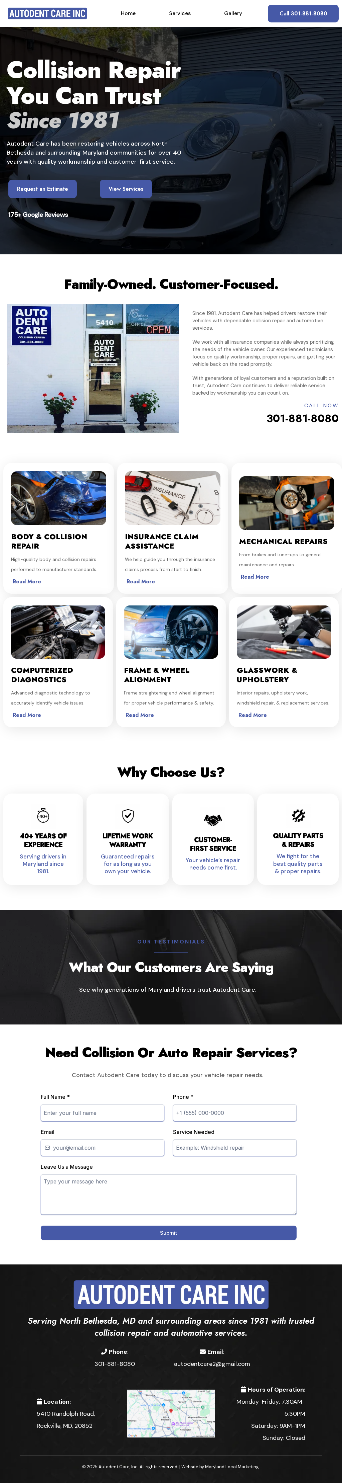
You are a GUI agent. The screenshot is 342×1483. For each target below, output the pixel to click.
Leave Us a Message (67, 1166)
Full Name (55, 1096)
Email (47, 1132)
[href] (170, 1413)
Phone (183, 1096)
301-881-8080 (302, 418)
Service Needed (193, 1132)
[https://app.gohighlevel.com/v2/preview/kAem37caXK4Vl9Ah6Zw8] (171, 1294)
